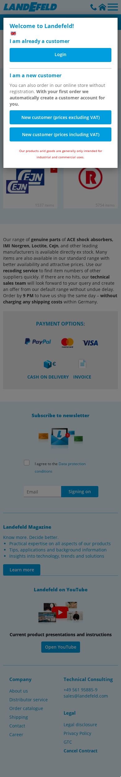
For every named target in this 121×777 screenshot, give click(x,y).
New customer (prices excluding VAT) (60, 117)
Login (60, 54)
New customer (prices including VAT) (60, 134)
